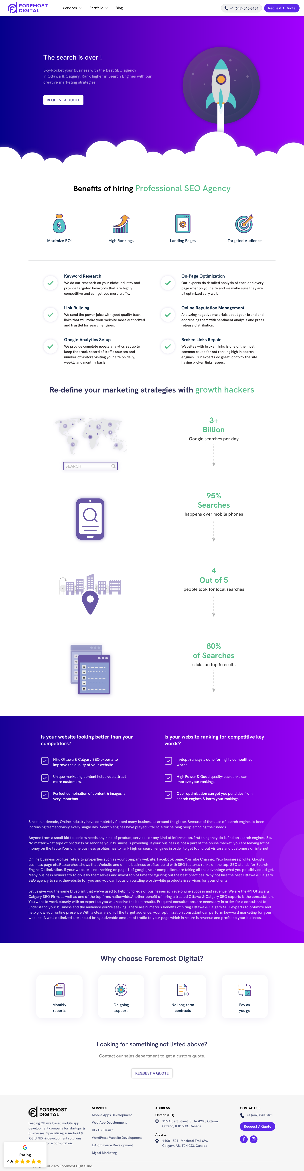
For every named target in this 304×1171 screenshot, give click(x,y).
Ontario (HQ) (164, 1115)
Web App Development (109, 1122)
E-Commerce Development (112, 1145)
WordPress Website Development (117, 1137)
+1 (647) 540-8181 (244, 8)
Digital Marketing (104, 1153)
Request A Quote (282, 8)
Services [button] (70, 8)
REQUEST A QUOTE (63, 100)
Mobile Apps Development (112, 1115)
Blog (119, 8)
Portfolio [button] (96, 8)
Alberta (160, 1134)
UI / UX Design (102, 1130)
